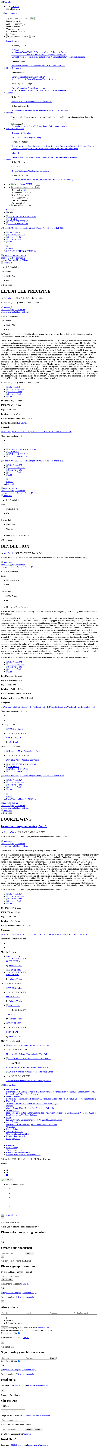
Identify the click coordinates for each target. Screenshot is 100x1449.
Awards (31, 88)
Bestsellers (15, 66)
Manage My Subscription (35, 1108)
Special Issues (28, 126)
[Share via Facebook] (15, 235)
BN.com (25, 260)
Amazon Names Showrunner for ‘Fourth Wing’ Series (28, 1081)
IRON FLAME (12, 974)
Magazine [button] (10, 113)
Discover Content (18, 180)
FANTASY (6, 432)
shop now (5, 258)
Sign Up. (28, 1434)
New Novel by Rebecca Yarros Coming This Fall (26, 1054)
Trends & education (19, 157)
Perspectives (23, 88)
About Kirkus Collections (38, 171)
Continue (29, 1254)
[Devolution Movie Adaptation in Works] (23, 751)
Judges (65, 110)
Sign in (4, 1328)
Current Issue (16, 126)
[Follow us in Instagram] (7, 1172)
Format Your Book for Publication (74, 146)
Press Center (36, 1124)
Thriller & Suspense (35, 52)
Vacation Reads (58, 66)
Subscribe (63, 126)
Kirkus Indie (22, 423)
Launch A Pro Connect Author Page (63, 148)
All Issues (38, 126)
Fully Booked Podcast (57, 90)
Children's (81, 57)
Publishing (28, 137)
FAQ (29, 1124)
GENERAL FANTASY (38, 934)
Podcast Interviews (14, 32)
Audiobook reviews (14, 24)
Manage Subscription (50, 126)
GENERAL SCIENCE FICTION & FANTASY (51, 432)
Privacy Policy (12, 1129)
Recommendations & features (50, 157)
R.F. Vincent (9, 298)
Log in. (26, 1284)
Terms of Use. (43, 1328)
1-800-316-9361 (15, 1385)
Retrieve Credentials (33, 1429)
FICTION (10, 484)
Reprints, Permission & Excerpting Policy (15, 1137)
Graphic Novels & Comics (48, 57)
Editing (21, 137)
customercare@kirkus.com (38, 1385)
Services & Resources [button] (15, 128)
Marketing (36, 137)
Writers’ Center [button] (12, 1110)
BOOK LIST (13, 228)
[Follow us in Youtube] (7, 1175)
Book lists (24, 66)
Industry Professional (15, 1323)
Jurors (49, 101)
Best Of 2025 (46, 66)
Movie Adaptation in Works (22, 760)
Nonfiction (37, 54)
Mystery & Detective (52, 52)
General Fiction (17, 77)
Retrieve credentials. (25, 1297)
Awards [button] (9, 93)
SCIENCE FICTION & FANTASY (21, 251)
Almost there (7, 1279)
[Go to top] (7, 1179)
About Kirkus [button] (12, 1122)
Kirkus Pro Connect (38, 1120)
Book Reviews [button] (12, 41)
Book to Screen (17, 90)
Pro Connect (11, 34)
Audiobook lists (34, 66)
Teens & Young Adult (68, 57)
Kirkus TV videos (78, 1099)
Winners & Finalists (19, 101)
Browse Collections (19, 171)
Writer (9, 1320)
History (63, 54)
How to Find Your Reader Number (34, 1415)
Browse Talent (32, 180)
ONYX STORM (13, 961)
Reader (9, 1318)
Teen (35, 77)
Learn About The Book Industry (23, 1115)
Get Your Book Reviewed (49, 146)
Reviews (9, 249)
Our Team (16, 1124)
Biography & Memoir (51, 54)
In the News (29, 90)
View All (15, 50)
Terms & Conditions (14, 1131)
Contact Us (10, 1145)
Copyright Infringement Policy (18, 1134)
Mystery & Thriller (41, 79)
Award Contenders (39, 110)
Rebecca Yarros (10, 832)
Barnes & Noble (14, 260)
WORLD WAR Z (13, 738)
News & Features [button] (13, 68)
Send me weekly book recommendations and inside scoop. (25, 1330)
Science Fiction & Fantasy (22, 54)
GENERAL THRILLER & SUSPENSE (59, 707)
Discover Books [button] (13, 1089)
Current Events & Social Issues (24, 57)
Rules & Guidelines (55, 110)
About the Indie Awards (21, 110)
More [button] (8, 160)
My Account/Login (54, 1120)
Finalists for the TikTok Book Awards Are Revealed (27, 1067)
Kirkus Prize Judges (49, 1103)
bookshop (12, 493)
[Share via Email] (13, 239)
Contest (24, 1124)
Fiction (24, 52)
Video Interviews (13, 29)
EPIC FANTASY (19, 934)
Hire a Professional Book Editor (19, 1113)
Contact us (10, 1127)
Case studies (33, 157)
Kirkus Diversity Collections (18, 1120)
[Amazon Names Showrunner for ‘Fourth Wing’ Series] (29, 1072)
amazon (4, 260)
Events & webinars (70, 157)
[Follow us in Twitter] (7, 1170)
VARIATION (12, 1014)
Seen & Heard (40, 88)
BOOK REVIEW (18, 959)
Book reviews (12, 21)
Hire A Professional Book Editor (24, 146)
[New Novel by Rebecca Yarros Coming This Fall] (27, 1045)
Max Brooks (9, 553)
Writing (14, 137)
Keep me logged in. (9, 1333)
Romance (65, 52)
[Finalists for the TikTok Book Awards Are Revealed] (28, 1058)
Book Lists (19, 1099)
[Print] (9, 242)
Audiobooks (16, 52)
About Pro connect (46, 180)
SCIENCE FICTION (21, 432)
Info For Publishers (49, 1124)
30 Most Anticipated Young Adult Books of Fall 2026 (42, 228)
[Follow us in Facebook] (6, 1168)
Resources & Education (21, 133)
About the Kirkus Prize (37, 101)
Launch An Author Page (64, 180)
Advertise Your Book (39, 148)
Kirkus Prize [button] (11, 1101)
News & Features (13, 26)
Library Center (17, 153)
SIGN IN (15, 6)
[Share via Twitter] (14, 237)
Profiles (14, 88)
